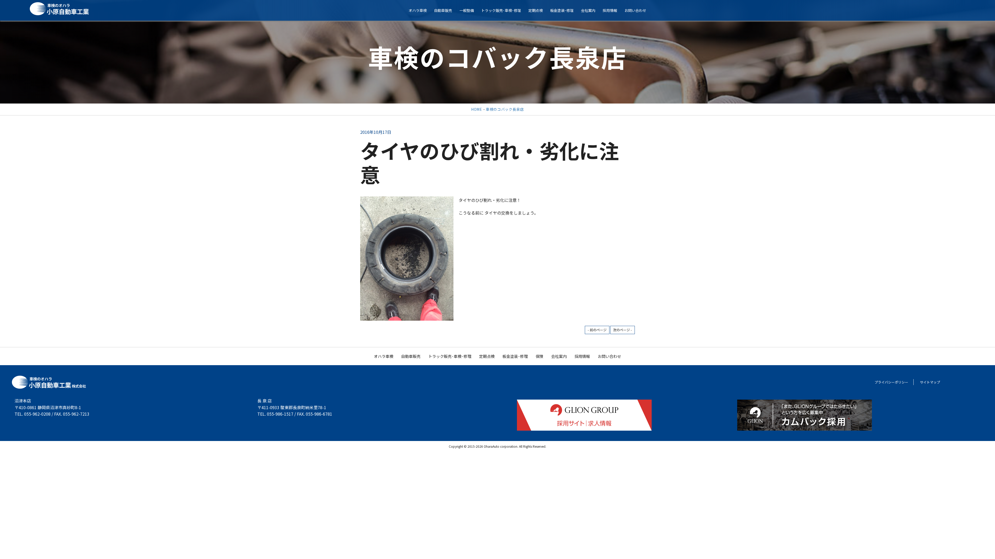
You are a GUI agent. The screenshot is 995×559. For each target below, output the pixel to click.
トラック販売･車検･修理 (501, 10)
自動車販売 (443, 10)
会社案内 (588, 10)
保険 (539, 356)
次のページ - (622, 329)
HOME (476, 109)
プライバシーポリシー (891, 382)
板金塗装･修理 (562, 10)
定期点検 (535, 10)
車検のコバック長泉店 (505, 109)
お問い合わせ (635, 10)
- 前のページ (597, 329)
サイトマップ (930, 382)
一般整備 (466, 10)
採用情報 (610, 10)
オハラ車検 (418, 10)
